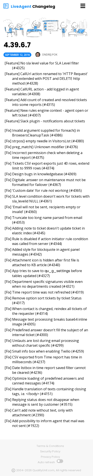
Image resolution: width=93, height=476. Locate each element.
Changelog (43, 6)
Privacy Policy (50, 457)
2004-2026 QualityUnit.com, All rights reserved (48, 470)
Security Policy (50, 451)
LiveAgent (21, 6)
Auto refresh (47, 462)
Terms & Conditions (50, 446)
